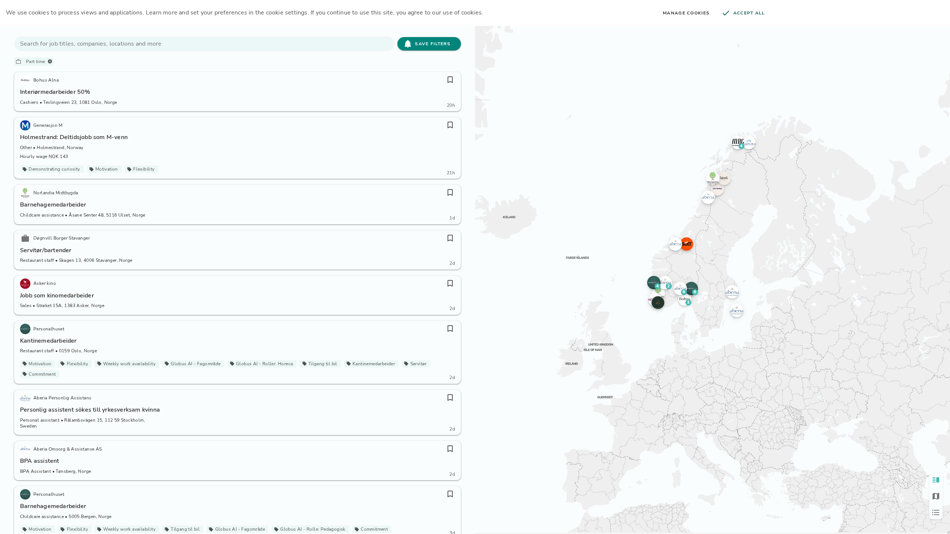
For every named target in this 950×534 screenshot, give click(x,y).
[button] (680, 288)
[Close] (50, 61)
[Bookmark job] (450, 80)
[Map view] (936, 496)
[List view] (936, 512)
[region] (712, 279)
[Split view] (936, 480)
